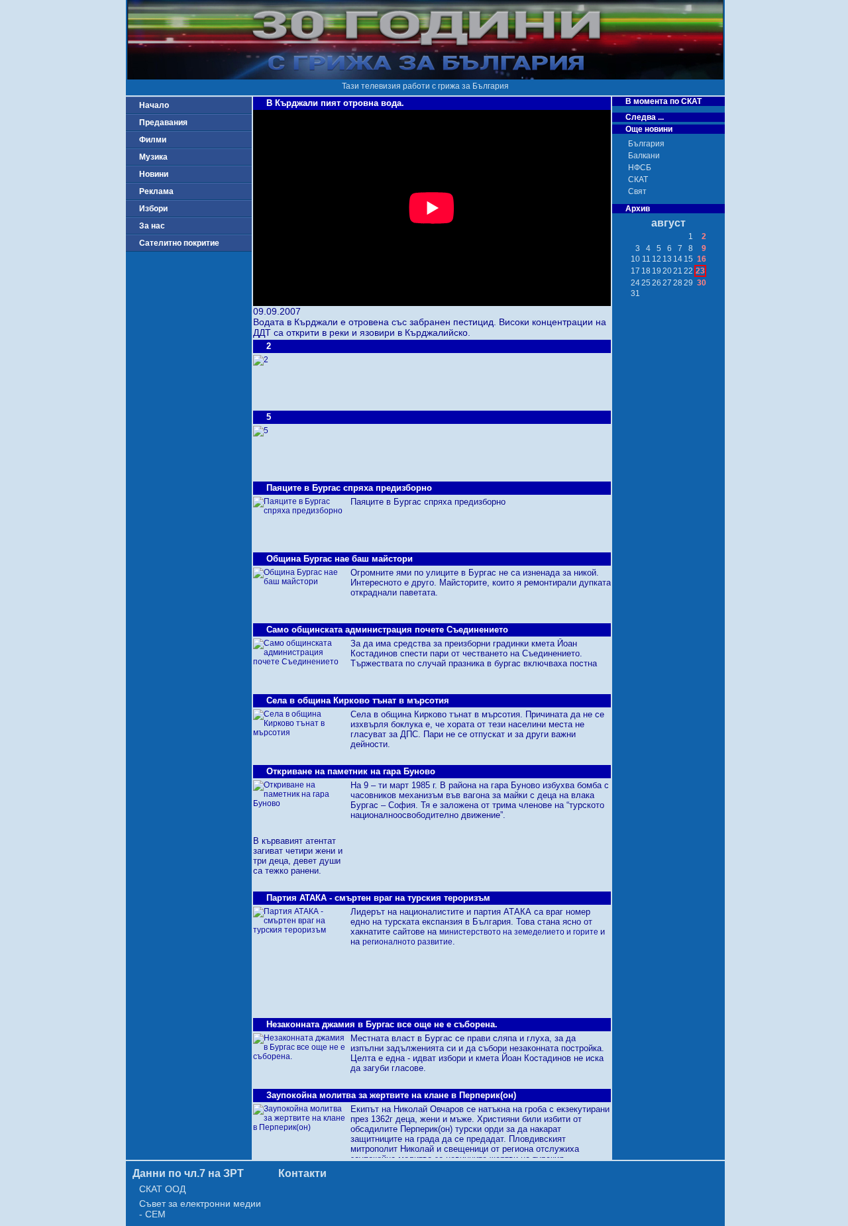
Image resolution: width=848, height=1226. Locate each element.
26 (656, 282)
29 (688, 282)
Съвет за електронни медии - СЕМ (200, 1208)
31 (635, 293)
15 (688, 259)
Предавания (163, 122)
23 (700, 271)
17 (635, 271)
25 (646, 282)
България (646, 143)
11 (646, 259)
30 (701, 282)
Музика (153, 157)
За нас (152, 225)
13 (667, 259)
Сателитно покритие (179, 243)
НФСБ (639, 167)
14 (677, 259)
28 (677, 282)
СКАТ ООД (162, 1189)
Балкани (644, 155)
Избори (153, 208)
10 (635, 259)
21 (677, 271)
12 (656, 259)
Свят (637, 191)
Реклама (156, 191)
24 (635, 282)
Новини (153, 174)
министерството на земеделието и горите (519, 932)
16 (701, 259)
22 (688, 271)
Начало (154, 105)
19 (656, 271)
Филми (152, 139)
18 (646, 271)
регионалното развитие (407, 941)
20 (667, 271)
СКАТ (638, 179)
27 (667, 282)
